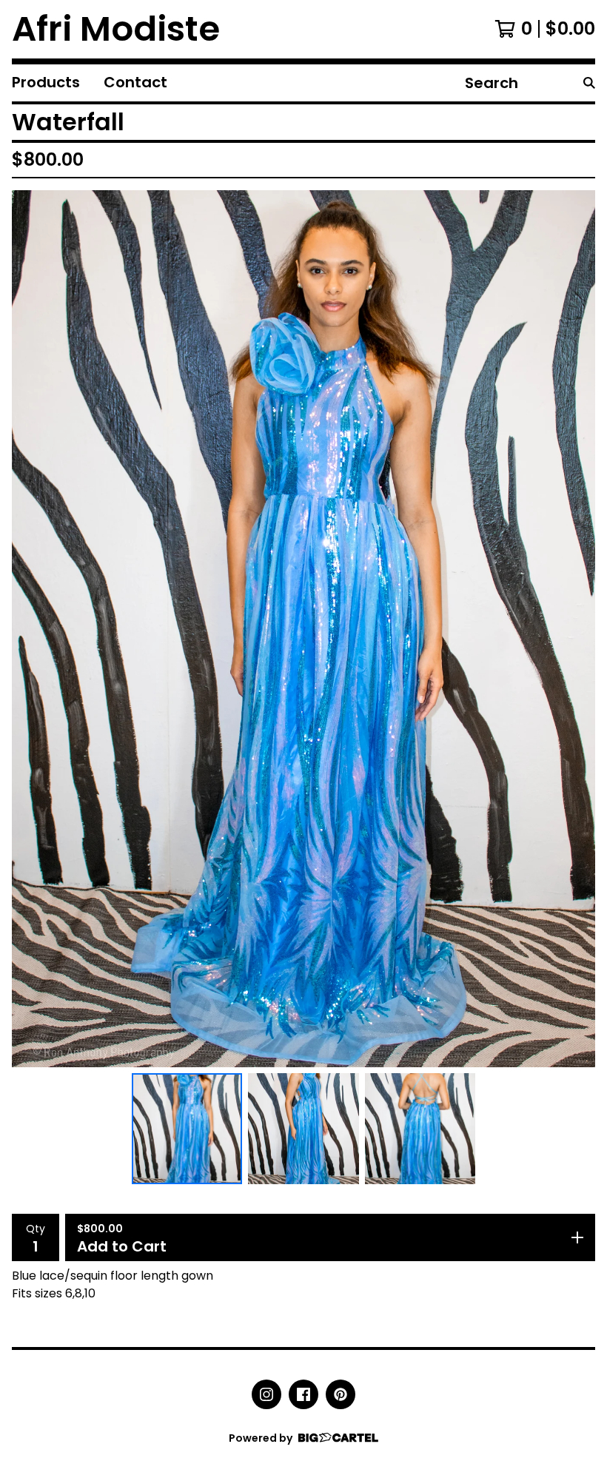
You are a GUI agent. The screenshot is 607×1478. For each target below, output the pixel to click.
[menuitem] (46, 82)
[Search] (589, 82)
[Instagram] (266, 1394)
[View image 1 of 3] (187, 1128)
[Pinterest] (340, 1394)
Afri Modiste (116, 29)
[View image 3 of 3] (420, 1128)
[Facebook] (303, 1394)
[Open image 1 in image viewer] (303, 629)
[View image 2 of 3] (303, 1128)
